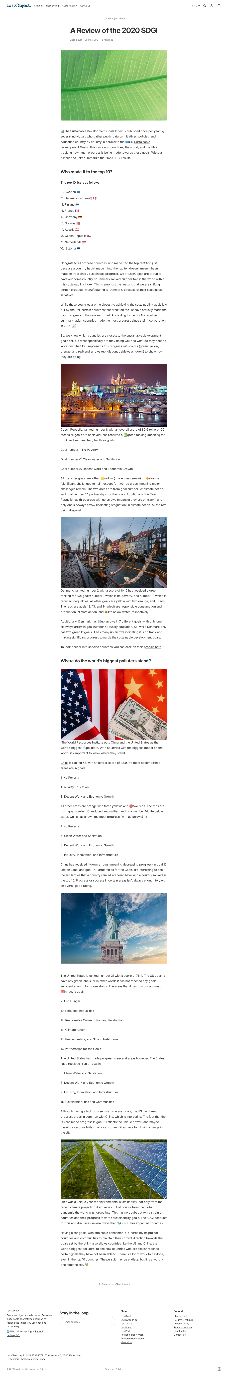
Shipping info (181, 1316)
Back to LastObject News (115, 1284)
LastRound (126, 1327)
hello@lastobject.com (33, 1359)
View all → (126, 1342)
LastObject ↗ (42, 1369)
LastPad (125, 1331)
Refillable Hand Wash (132, 1338)
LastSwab (126, 1316)
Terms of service (183, 1327)
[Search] (204, 5)
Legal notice (180, 1331)
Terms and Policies (114, 1369)
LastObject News (115, 18)
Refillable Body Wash (132, 1334)
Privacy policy (181, 1323)
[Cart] (219, 5)
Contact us (180, 1334)
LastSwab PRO (129, 1319)
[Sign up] (110, 1322)
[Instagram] (219, 1369)
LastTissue (126, 1323)
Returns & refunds (183, 1319)
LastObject (19, 1369)
